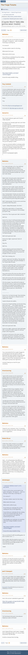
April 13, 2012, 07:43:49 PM (7, 373)
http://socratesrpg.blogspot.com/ (15, 105)
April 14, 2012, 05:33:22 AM (7, 457)
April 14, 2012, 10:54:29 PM (7, 482)
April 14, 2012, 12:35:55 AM (7, 440)
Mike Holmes (10, 16)
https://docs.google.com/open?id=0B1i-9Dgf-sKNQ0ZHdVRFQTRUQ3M (13, 602)
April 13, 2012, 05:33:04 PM (7, 349)
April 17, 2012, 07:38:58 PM (7, 613)
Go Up (2, 643)
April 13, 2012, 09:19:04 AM (7, 115)
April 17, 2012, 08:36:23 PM (7, 628)
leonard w (5, 113)
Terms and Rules (13, 651)
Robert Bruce (6, 438)
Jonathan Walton (17, 16)
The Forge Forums (8, 5)
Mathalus (5, 34)
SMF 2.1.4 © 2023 (10, 653)
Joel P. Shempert (7, 571)
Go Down (3, 30)
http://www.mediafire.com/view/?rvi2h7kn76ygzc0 (10, 73)
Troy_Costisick (6, 84)
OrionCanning (6, 370)
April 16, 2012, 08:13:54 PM (7, 573)
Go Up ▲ (19, 651)
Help (8, 651)
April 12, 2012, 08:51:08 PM (7, 36)
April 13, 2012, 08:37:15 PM (7, 425)
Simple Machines (17, 653)
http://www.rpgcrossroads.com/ (16, 108)
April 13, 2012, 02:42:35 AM (7, 86)
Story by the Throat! (6, 587)
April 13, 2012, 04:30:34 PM (7, 163)
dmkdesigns (6, 480)
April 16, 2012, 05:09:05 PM (7, 555)
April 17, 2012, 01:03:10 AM (7, 595)
